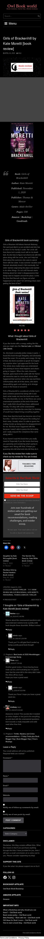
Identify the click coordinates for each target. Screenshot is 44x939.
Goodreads (22, 221)
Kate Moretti (33, 592)
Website (6, 795)
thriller (32, 595)
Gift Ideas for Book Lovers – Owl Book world (20, 920)
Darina (12, 613)
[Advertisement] (22, 99)
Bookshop (26, 217)
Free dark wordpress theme (32, 933)
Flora (12, 660)
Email (6, 786)
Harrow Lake (26, 346)
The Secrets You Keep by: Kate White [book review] (30, 558)
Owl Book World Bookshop (13, 889)
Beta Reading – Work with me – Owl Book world (21, 918)
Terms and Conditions (8, 938)
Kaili (19, 53)
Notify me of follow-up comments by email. (21, 807)
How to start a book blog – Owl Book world (19, 923)
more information (19, 503)
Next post (35, 600)
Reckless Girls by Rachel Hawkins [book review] (9, 572)
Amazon (15, 217)
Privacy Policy (23, 938)
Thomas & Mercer (21, 595)
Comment (7, 758)
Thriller (22, 590)
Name (6, 776)
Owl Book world (22, 6)
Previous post (10, 600)
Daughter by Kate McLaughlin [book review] (10, 558)
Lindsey (13, 707)
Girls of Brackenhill (18, 592)
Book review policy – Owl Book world (17, 915)
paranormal (8, 595)
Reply (10, 630)
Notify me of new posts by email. (16, 814)
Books (15, 590)
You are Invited (30, 456)
